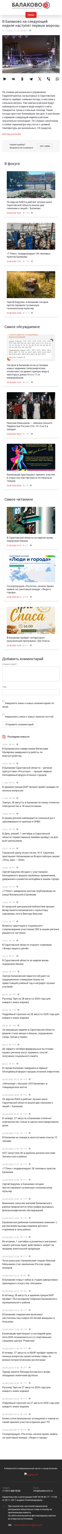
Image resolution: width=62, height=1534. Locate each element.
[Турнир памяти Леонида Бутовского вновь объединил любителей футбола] (29, 1367)
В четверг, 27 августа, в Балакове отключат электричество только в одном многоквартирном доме (30, 1122)
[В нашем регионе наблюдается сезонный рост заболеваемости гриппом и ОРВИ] (17, 814)
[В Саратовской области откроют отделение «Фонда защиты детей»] (17, 940)
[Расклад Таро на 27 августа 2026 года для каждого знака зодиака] (29, 1383)
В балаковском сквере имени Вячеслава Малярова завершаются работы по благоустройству (25, 752)
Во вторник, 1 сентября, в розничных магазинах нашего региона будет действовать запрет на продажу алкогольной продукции (29, 1245)
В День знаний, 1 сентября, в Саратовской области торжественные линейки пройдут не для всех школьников (30, 837)
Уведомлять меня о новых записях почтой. (29, 716)
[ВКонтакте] (13, 79)
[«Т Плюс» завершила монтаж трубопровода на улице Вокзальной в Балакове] (17, 887)
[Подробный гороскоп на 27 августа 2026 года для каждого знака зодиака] (29, 1399)
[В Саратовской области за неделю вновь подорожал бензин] (31, 520)
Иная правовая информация (28, 1525)
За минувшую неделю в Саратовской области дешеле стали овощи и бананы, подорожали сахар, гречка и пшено (28, 1033)
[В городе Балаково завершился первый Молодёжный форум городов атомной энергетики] (17, 1064)
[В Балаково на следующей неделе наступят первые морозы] (30, 31)
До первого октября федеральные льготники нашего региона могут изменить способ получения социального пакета (27, 1052)
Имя (4, 686)
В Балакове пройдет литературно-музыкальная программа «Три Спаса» (28, 639)
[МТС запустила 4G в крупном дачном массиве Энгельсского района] (29, 1149)
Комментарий (9, 664)
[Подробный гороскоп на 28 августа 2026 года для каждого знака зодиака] (18, 1010)
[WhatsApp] (57, 79)
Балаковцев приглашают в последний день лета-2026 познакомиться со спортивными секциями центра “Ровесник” (26, 1337)
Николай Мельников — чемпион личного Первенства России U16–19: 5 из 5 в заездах (29, 426)
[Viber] (48, 79)
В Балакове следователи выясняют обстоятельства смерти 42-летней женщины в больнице (28, 1318)
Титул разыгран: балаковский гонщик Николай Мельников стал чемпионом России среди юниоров (28, 1264)
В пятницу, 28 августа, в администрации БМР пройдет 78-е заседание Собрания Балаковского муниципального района (29, 1299)
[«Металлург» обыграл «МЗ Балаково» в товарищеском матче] (29, 1079)
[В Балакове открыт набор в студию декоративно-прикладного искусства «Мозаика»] (28, 1275)
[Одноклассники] (22, 79)
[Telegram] (31, 79)
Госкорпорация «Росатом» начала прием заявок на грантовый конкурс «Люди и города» (30, 589)
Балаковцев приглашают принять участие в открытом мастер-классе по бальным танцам (31, 477)
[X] (39, 79)
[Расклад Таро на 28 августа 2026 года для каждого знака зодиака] (18, 994)
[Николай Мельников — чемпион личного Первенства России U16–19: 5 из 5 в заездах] (31, 405)
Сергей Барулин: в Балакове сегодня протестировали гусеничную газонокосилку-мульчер (27, 305)
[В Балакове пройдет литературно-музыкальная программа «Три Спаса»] (31, 620)
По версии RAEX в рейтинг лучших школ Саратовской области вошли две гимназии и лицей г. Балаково (29, 205)
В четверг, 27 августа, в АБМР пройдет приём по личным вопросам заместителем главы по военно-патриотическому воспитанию (29, 1356)
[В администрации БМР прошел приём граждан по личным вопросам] (17, 783)
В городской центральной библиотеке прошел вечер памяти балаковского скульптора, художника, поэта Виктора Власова (28, 910)
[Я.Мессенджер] (4, 79)
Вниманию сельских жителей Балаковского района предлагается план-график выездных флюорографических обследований (28, 1206)
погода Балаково (12, 134)
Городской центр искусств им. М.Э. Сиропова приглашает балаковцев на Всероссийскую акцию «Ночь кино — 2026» (31, 856)
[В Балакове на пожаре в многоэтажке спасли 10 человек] (29, 1133)
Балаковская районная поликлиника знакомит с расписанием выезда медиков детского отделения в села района (29, 1226)
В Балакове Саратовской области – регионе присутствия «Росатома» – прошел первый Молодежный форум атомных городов (27, 771)
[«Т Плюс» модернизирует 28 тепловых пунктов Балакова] (31, 236)
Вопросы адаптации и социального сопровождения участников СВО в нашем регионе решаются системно (30, 929)
